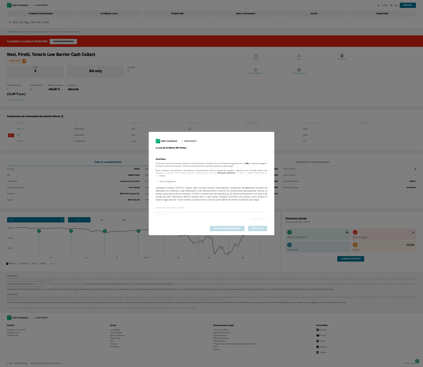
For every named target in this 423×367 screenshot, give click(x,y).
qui (227, 194)
